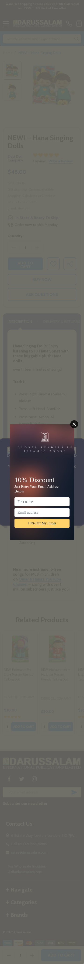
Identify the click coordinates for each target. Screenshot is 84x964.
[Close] (74, 424)
